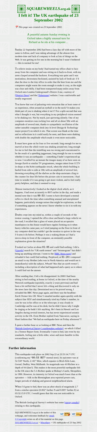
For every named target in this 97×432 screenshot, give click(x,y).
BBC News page (63, 253)
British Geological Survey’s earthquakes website (39, 328)
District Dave (22, 95)
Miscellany (45, 422)
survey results (72, 402)
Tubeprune (44, 95)
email (51, 415)
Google (19, 250)
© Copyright (21, 419)
